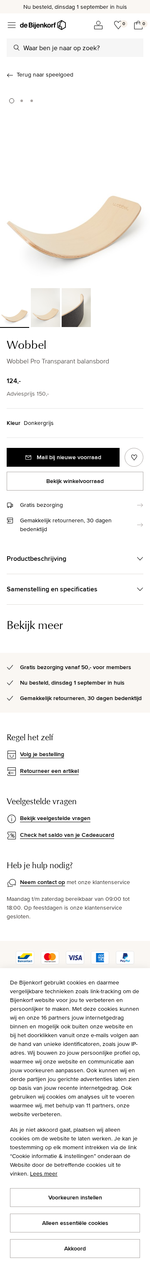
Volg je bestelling (42, 754)
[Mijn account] (98, 25)
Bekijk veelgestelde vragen (55, 818)
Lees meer (44, 1173)
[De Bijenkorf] (43, 25)
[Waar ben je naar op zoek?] (16, 47)
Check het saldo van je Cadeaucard (67, 835)
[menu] (11, 25)
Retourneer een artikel (49, 771)
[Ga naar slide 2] (22, 101)
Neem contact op (42, 882)
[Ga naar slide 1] (12, 101)
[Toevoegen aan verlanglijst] (134, 457)
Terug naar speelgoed (45, 74)
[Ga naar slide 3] (32, 101)
